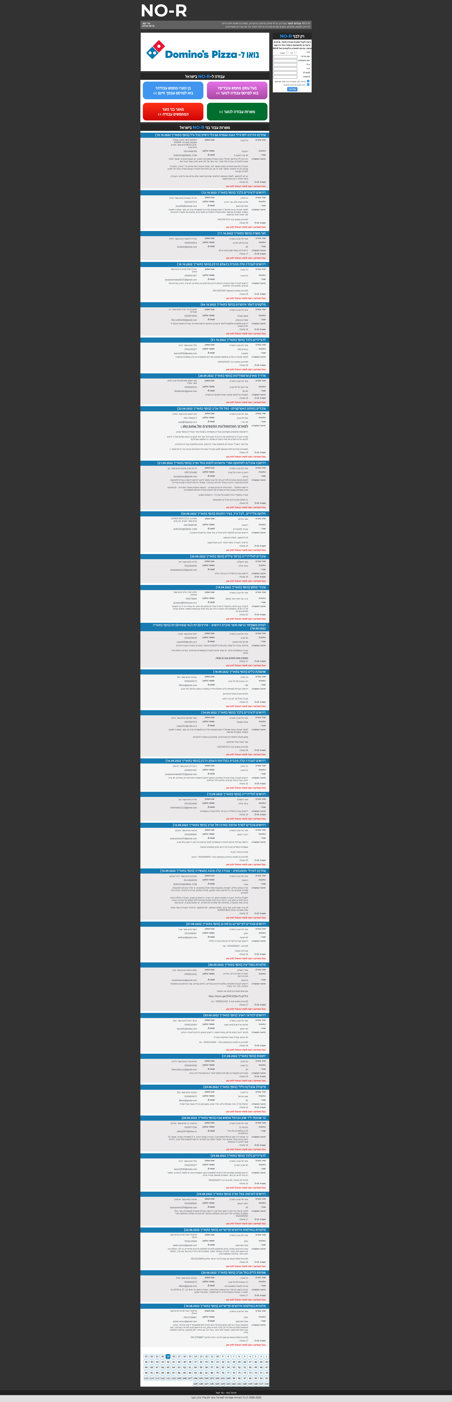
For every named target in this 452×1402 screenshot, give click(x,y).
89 (162, 1373)
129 (195, 1384)
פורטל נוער (231, 1392)
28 (244, 1362)
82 (201, 1373)
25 (261, 1362)
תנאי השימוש (280, 82)
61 (190, 1367)
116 (266, 1384)
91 (151, 1373)
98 (239, 1378)
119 (250, 1384)
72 (255, 1373)
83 (195, 1373)
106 (195, 1378)
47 (266, 1367)
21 (157, 1356)
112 (162, 1378)
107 (190, 1378)
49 (255, 1367)
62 (184, 1367)
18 (173, 1356)
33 (217, 1362)
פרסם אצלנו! (148, 26)
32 (223, 1362)
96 (250, 1378)
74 (244, 1373)
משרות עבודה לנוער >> (237, 112)
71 (261, 1373)
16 (184, 1356)
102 (217, 1378)
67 (157, 1367)
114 (151, 1378)
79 (217, 1373)
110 (173, 1378)
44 (157, 1362)
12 (206, 1356)
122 (234, 1384)
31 (228, 1362)
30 (234, 1362)
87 (173, 1373)
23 (146, 1356)
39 (184, 1362)
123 (228, 1384)
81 (206, 1373)
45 (151, 1362)
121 (239, 1384)
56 (217, 1367)
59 (201, 1367)
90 (157, 1373)
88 (168, 1373)
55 (223, 1367)
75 (239, 1373)
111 (168, 1378)
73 (250, 1373)
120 (244, 1384)
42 (168, 1362)
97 (244, 1378)
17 (179, 1356)
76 (234, 1373)
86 (179, 1373)
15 (190, 1356)
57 (212, 1367)
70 (266, 1373)
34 (212, 1362)
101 (223, 1378)
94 (261, 1378)
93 (266, 1378)
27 (250, 1362)
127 (206, 1384)
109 (179, 1378)
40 (179, 1362)
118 (255, 1384)
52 (239, 1367)
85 (184, 1373)
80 (212, 1373)
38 (190, 1362)
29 (239, 1362)
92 (146, 1373)
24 (266, 1362)
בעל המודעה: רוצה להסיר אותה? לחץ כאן (246, 186)
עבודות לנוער (294, 23)
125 (217, 1384)
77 (228, 1373)
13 (201, 1356)
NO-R (163, 10)
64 (173, 1367)
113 (157, 1378)
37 (195, 1362)
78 (223, 1373)
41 (173, 1362)
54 (228, 1367)
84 (190, 1373)
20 (162, 1356)
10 (217, 1356)
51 (244, 1367)
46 (146, 1362)
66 (162, 1367)
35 (206, 1362)
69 (146, 1367)
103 (212, 1378)
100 (228, 1378)
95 (255, 1378)
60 (195, 1367)
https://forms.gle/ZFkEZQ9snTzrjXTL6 (228, 996)
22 (151, 1356)
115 (146, 1378)
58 (206, 1367)
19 (168, 1356)
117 (261, 1384)
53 (234, 1367)
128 (201, 1384)
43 (162, 1362)
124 (223, 1384)
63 (179, 1367)
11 (212, 1356)
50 (250, 1367)
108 (184, 1378)
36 (201, 1362)
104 (206, 1378)
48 (261, 1367)
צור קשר (146, 23)
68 (151, 1367)
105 (201, 1378)
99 (234, 1378)
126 (212, 1384)
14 (195, 1356)
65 (168, 1367)
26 (255, 1362)
